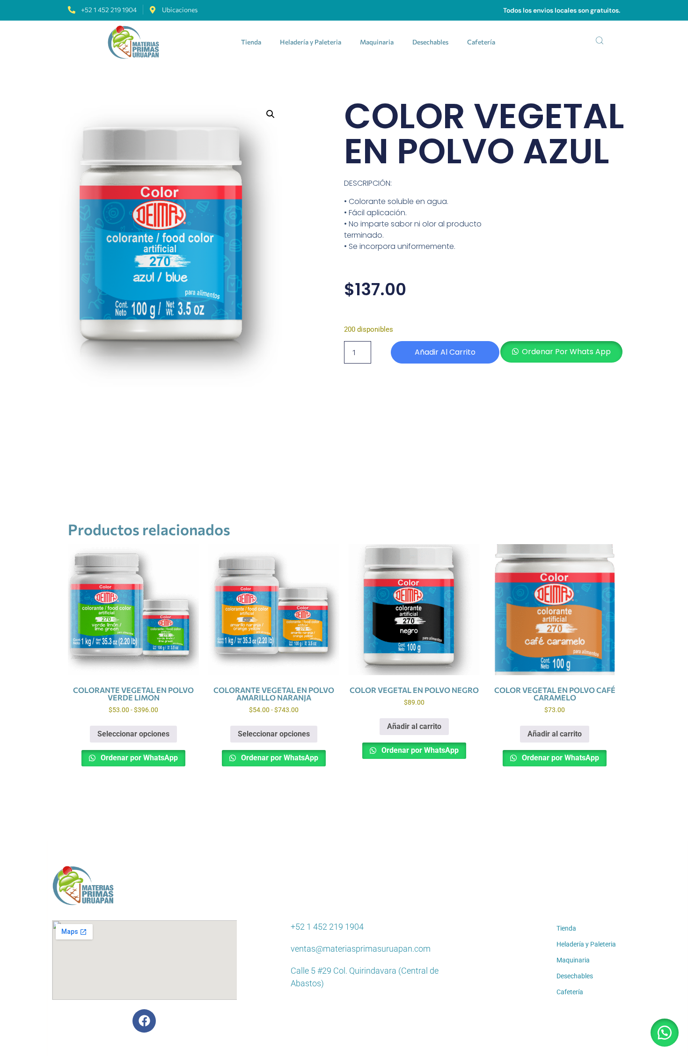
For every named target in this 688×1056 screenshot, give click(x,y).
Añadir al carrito (445, 352)
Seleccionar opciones (133, 733)
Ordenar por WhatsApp (138, 757)
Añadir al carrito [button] (414, 726)
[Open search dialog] (599, 42)
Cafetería (481, 42)
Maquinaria (377, 42)
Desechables (430, 42)
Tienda (251, 42)
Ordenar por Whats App (566, 351)
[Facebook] (144, 1021)
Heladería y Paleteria (310, 42)
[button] (270, 114)
